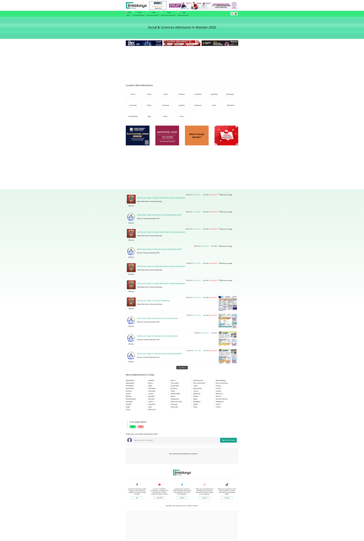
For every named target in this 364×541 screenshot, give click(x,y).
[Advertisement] (182, 60)
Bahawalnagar (221, 380)
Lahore (195, 391)
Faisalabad (129, 386)
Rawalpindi (220, 402)
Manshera (219, 394)
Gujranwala (175, 386)
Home (128, 15)
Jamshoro (174, 388)
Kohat (173, 391)
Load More (182, 368)
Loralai (150, 394)
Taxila (195, 407)
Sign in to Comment (228, 440)
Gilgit (150, 386)
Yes (132, 427)
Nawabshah (175, 399)
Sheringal (174, 404)
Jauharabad (197, 388)
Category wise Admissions (168, 15)
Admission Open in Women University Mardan (157, 318)
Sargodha (151, 404)
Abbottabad (130, 380)
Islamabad (152, 388)
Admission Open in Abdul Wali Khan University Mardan (161, 197)
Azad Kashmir (198, 380)
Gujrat (195, 386)
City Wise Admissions (139, 15)
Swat (150, 407)
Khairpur (129, 391)
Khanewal (151, 391)
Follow (182, 498)
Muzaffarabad (131, 399)
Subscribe (160, 498)
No (141, 427)
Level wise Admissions (152, 15)
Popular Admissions (183, 15)
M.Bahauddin (175, 394)
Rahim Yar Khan (176, 402)
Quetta (150, 402)
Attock (173, 380)
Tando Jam (174, 407)
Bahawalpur (130, 383)
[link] (158, 5)
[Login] (235, 13)
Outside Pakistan (222, 399)
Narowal (151, 399)
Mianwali (151, 396)
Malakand (196, 394)
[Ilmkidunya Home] (136, 5)
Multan (195, 396)
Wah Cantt (152, 409)
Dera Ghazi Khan (199, 383)
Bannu (150, 383)
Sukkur (218, 404)
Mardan (128, 396)
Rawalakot (197, 402)
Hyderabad (130, 388)
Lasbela (218, 391)
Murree (218, 396)
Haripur (218, 386)
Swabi (128, 407)
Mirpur (173, 396)
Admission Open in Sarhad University (153, 300)
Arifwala (151, 380)
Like (137, 498)
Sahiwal (128, 404)
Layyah (128, 394)
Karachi (218, 388)
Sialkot (195, 404)
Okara (195, 399)
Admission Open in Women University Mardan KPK (159, 215)
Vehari (128, 409)
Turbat (218, 407)
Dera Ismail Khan (222, 383)
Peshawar (129, 402)
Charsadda (174, 383)
